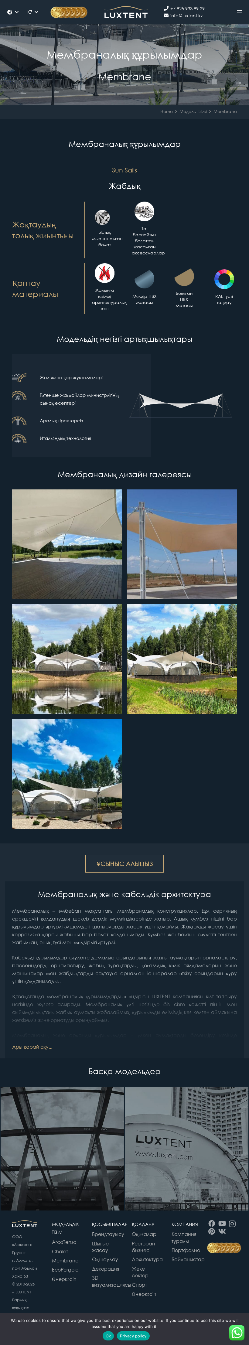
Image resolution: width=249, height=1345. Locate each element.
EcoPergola (65, 1270)
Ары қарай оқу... (32, 1047)
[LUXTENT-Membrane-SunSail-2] (182, 659)
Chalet (60, 1251)
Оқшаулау (105, 1259)
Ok (108, 1335)
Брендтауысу (108, 1234)
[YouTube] (222, 1223)
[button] (12, 12)
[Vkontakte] (222, 1231)
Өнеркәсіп (64, 1279)
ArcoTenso (64, 1242)
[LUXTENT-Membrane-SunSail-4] (182, 544)
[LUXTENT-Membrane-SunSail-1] (67, 774)
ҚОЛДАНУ (143, 1224)
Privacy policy (133, 1335)
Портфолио (186, 1250)
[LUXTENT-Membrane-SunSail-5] (67, 544)
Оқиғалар (144, 1234)
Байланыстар (188, 1259)
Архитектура (147, 1259)
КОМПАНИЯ (185, 1224)
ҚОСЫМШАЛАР (110, 1224)
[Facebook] (212, 1223)
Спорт (139, 1285)
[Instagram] (232, 1224)
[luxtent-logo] (126, 12)
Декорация (105, 1269)
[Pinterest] (212, 1231)
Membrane (65, 1261)
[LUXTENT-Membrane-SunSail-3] (67, 659)
